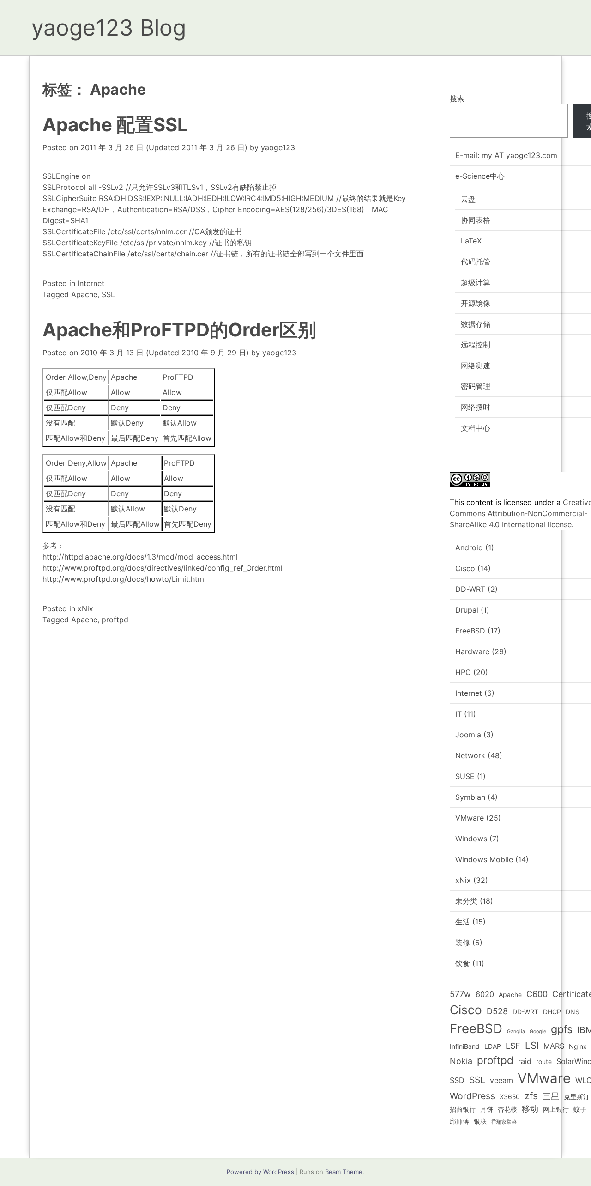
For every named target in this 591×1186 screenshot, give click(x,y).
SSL (108, 294)
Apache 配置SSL (115, 124)
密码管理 (475, 386)
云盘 (468, 199)
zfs (531, 1095)
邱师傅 (459, 1121)
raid (524, 1061)
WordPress (472, 1095)
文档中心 (475, 427)
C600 (537, 994)
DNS (572, 1012)
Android (469, 547)
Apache (84, 294)
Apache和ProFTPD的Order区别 (179, 329)
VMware (469, 817)
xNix (85, 608)
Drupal (466, 609)
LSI (532, 1045)
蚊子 (579, 1109)
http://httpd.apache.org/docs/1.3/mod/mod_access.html (140, 556)
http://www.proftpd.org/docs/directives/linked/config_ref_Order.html (162, 567)
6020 (485, 994)
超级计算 (475, 282)
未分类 (466, 901)
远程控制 (475, 344)
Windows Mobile (484, 859)
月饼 (486, 1109)
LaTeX (471, 240)
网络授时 (475, 407)
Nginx (578, 1046)
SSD (457, 1080)
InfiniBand (465, 1046)
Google (538, 1031)
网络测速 (475, 365)
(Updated (163, 147)
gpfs (562, 1029)
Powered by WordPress (260, 1171)
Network (470, 755)
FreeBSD (470, 630)
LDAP (492, 1046)
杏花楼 (507, 1109)
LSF (513, 1046)
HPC (463, 672)
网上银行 (556, 1109)
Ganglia (516, 1031)
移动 (530, 1108)
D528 (497, 1011)
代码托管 (475, 261)
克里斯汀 (577, 1097)
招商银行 (463, 1109)
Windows (471, 838)
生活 (462, 921)
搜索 (457, 98)
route (544, 1061)
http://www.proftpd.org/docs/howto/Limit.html (124, 579)
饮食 (462, 963)
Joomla (468, 734)
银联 (480, 1121)
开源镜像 (475, 303)
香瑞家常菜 (504, 1122)
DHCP (552, 1012)
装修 (462, 942)
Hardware (472, 651)
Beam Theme (343, 1171)
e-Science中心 (480, 176)
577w (460, 994)
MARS (553, 1046)
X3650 (510, 1097)
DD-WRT (470, 589)
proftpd (115, 619)
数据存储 (475, 323)
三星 (551, 1096)
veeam (501, 1080)
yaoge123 (278, 147)
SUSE (465, 776)
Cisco (465, 568)
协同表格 (475, 220)
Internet (91, 283)
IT (458, 713)
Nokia (461, 1061)
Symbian (470, 797)
